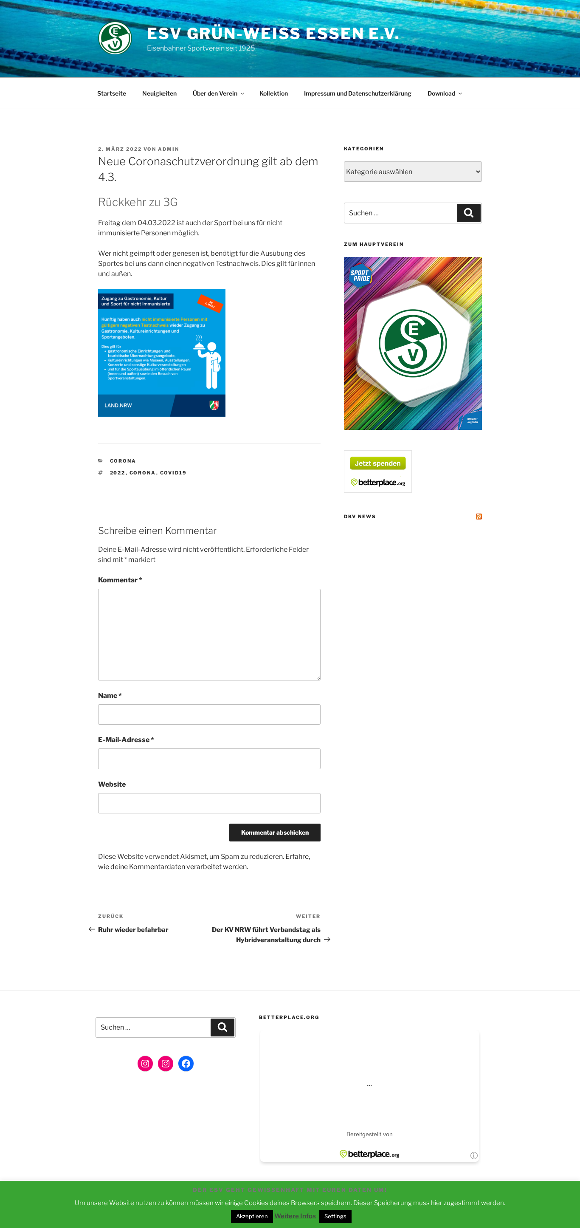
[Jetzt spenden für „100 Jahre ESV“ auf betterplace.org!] (378, 490)
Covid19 (173, 473)
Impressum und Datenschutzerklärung (357, 93)
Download (441, 93)
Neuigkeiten (159, 93)
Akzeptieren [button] (252, 1216)
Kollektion (273, 93)
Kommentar (120, 580)
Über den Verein (215, 93)
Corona (123, 461)
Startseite (111, 93)
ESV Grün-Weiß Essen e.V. (273, 33)
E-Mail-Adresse (126, 740)
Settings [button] (335, 1216)
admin (168, 149)
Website (112, 784)
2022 (118, 473)
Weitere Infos (295, 1216)
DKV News (360, 516)
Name (110, 696)
